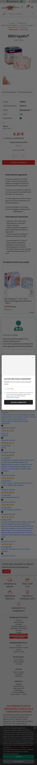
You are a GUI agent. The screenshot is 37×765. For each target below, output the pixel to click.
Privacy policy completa (12, 397)
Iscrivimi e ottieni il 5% (18, 402)
